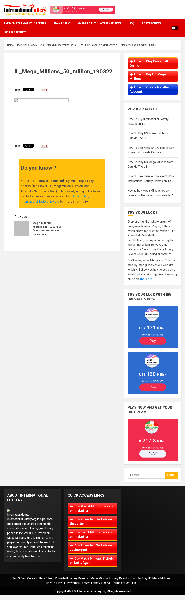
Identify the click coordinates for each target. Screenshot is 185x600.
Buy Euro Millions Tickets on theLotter (91, 534)
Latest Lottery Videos (96, 583)
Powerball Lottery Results (71, 578)
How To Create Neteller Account (149, 89)
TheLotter (146, 279)
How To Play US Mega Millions (150, 578)
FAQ (131, 23)
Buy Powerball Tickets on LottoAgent (91, 547)
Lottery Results (15, 32)
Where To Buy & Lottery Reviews (99, 23)
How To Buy (62, 23)
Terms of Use (121, 583)
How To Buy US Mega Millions (148, 76)
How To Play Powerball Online (149, 63)
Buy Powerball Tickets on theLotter (91, 521)
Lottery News (151, 23)
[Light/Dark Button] (175, 28)
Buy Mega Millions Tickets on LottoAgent (92, 560)
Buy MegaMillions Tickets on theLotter (91, 508)
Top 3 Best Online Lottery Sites (32, 578)
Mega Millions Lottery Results (110, 578)
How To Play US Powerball (63, 583)
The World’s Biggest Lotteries (25, 23)
